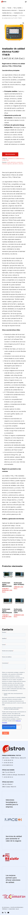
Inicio (3, 7)
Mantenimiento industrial (9, 10)
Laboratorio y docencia (17, 163)
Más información (10, 154)
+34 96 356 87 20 (8, 760)
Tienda (9, 7)
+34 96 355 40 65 (8, 762)
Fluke (7, 160)
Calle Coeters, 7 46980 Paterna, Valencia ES (14, 757)
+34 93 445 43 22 (8, 777)
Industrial (4, 163)
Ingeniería (9, 163)
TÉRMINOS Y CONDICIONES (8, 909)
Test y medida (17, 7)
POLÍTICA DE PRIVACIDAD (17, 907)
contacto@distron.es (7, 765)
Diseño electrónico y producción (14, 162)
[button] (23, 23)
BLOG (17, 909)
